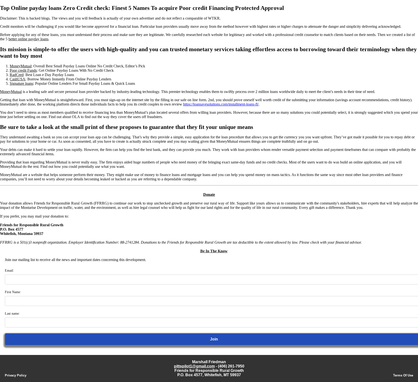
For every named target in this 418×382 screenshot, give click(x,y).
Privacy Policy (15, 375)
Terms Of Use (403, 375)
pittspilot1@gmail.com (194, 366)
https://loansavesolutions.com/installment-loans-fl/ (221, 104)
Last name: (12, 313)
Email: (9, 270)
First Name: (13, 292)
